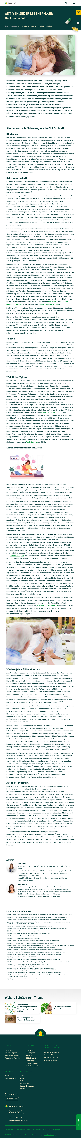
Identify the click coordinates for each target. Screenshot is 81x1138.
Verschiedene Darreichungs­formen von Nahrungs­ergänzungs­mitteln (27, 1008)
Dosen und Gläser (49, 1055)
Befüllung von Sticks (50, 1060)
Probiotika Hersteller (32, 1066)
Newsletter (12, 1099)
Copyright (56, 1130)
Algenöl (7, 1075)
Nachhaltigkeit (24, 1083)
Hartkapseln (30, 1050)
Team (22, 1075)
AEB (49, 1130)
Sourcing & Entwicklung (12, 1055)
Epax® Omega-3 (10, 1078)
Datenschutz (9, 1130)
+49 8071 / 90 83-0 (15, 1118)
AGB (44, 1130)
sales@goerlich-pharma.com (19, 1120)
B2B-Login (11, 1094)
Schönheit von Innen (47, 606)
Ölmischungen (30, 1061)
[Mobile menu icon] (73, 3)
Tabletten (29, 1055)
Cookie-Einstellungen (23, 1130)
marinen (52, 302)
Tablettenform (32, 442)
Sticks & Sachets (31, 1058)
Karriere (22, 1089)
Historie (22, 1081)
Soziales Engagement (27, 1086)
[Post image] (10, 1008)
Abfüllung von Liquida (51, 1057)
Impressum (37, 1130)
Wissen (13, 26)
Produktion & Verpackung (13, 1058)
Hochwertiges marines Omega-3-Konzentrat (26, 1019)
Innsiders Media (49, 1135)
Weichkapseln (30, 1053)
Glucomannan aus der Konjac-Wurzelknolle (62, 1008)
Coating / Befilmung (32, 1063)
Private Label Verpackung (49, 304)
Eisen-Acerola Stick (51, 413)
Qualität (22, 1078)
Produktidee (9, 1050)
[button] (78, 12)
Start (6, 26)
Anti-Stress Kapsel (17, 556)
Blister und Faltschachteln (52, 1052)
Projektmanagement (11, 1053)
